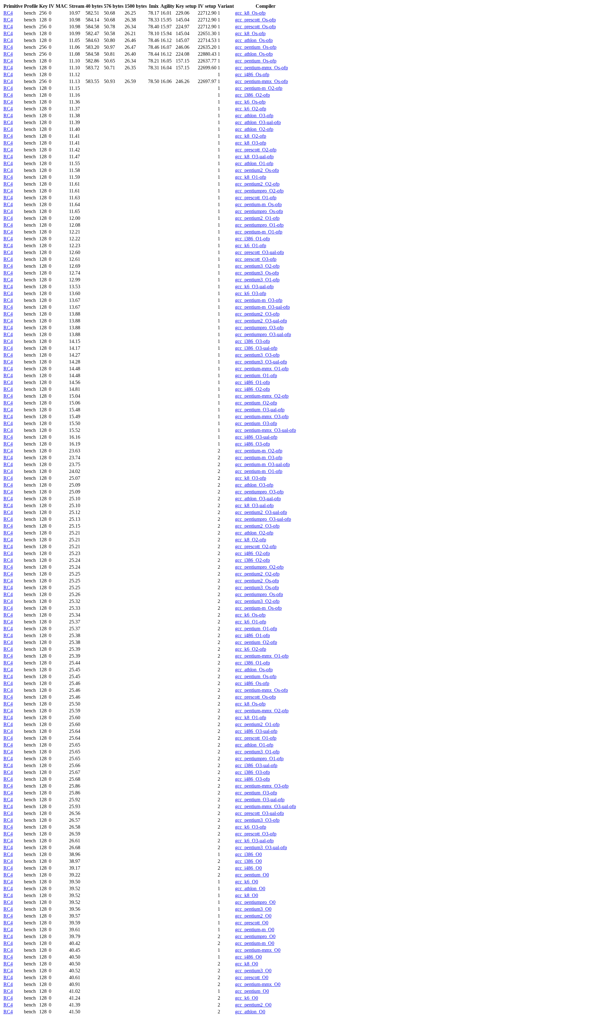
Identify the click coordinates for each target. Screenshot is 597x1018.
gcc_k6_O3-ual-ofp (254, 286)
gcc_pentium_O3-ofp (256, 423)
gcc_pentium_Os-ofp (255, 47)
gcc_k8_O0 (246, 895)
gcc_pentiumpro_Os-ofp (259, 211)
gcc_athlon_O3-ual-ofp (258, 122)
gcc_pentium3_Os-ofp (257, 272)
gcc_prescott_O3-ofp (255, 259)
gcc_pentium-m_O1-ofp (258, 231)
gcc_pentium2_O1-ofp (257, 218)
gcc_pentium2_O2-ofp (257, 184)
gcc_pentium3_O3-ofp (257, 355)
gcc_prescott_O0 (251, 922)
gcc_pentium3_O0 (253, 909)
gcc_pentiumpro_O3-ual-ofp (263, 334)
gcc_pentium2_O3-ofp (257, 314)
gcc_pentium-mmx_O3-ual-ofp (265, 430)
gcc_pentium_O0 (252, 874)
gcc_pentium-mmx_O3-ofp (262, 416)
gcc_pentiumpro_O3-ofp (259, 327)
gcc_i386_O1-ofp (252, 238)
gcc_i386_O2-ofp (252, 95)
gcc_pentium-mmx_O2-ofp (262, 396)
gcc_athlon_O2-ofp (254, 129)
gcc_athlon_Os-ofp (254, 40)
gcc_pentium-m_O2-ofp (258, 88)
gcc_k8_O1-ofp (250, 177)
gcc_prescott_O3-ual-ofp (259, 252)
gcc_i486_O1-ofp (252, 382)
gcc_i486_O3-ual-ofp (256, 437)
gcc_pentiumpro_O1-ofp (259, 225)
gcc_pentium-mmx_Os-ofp (261, 67)
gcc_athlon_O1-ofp (254, 163)
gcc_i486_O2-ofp (252, 389)
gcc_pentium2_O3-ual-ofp (261, 320)
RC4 (8, 13)
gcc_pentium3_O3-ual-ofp (261, 361)
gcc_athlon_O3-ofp (254, 115)
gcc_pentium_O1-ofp (256, 375)
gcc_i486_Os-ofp (252, 74)
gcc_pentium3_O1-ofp (257, 279)
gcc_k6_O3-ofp (250, 293)
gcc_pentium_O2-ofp (256, 402)
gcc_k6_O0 (246, 881)
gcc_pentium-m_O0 (254, 929)
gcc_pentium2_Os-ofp (257, 170)
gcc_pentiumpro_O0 (255, 902)
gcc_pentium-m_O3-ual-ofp (262, 307)
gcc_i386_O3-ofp (252, 341)
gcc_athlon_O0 (250, 888)
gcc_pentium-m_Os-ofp (258, 204)
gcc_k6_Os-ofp (250, 101)
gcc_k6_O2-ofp (250, 108)
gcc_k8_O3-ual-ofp (254, 156)
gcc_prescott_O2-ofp (255, 149)
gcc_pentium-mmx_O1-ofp (262, 368)
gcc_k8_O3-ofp (250, 143)
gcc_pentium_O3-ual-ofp (260, 409)
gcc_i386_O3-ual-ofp (256, 348)
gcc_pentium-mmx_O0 (257, 950)
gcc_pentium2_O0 (253, 916)
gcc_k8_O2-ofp (250, 136)
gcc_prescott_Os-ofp (255, 19)
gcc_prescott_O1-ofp (255, 197)
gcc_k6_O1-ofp (250, 245)
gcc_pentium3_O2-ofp (257, 266)
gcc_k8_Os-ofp (250, 13)
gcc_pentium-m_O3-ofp (258, 300)
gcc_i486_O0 (248, 868)
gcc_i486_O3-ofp (252, 444)
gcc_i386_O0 (248, 854)
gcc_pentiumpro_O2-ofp (259, 190)
